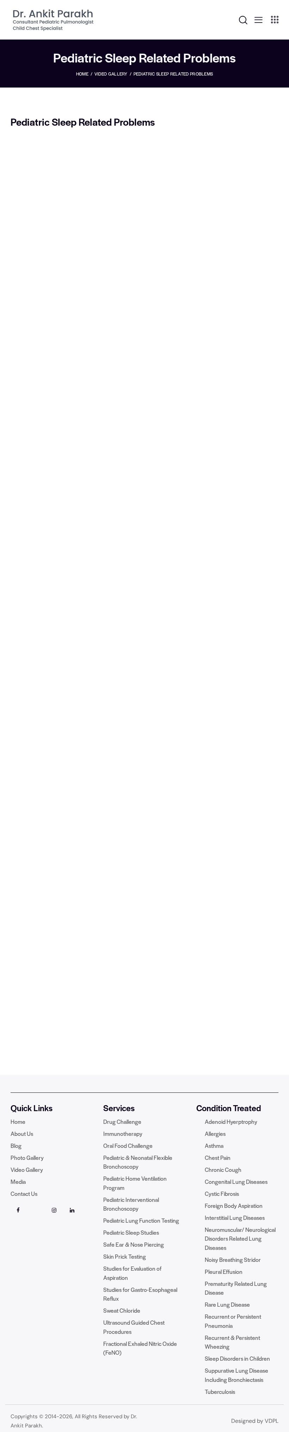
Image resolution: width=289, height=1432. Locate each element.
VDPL (271, 1421)
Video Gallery (111, 74)
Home (82, 74)
